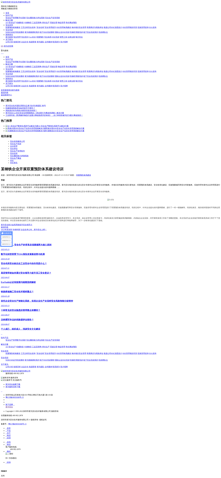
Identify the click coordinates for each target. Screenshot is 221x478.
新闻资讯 (9, 35)
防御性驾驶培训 (76, 32)
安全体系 (48, 37)
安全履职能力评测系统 (19, 156)
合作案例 (48, 42)
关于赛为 (9, 39)
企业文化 (25, 42)
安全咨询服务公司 (17, 141)
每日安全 (79, 37)
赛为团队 (40, 42)
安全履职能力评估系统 (35, 18)
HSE (12, 161)
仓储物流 (28, 23)
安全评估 (13, 149)
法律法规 (71, 37)
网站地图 (9, 402)
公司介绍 (9, 42)
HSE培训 (55, 37)
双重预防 (40, 37)
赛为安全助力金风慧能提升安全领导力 (16, 225)
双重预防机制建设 (13, 27)
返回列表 (4, 93)
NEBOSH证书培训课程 (15, 32)
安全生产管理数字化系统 (16, 18)
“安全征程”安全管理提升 (46, 27)
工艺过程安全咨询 (28, 27)
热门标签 (9, 400)
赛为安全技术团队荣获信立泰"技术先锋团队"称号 (26, 106)
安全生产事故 (15, 158)
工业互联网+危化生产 (41, 23)
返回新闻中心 (6, 95)
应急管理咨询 (143, 27)
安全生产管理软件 (17, 151)
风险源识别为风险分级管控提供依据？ (21, 110)
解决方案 (9, 20)
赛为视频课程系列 (32, 32)
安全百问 (25, 37)
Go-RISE (32, 37)
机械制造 (20, 23)
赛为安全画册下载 (13, 384)
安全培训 (9, 30)
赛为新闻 (9, 37)
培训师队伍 (103, 32)
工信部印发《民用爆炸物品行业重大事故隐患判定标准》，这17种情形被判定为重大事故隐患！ (44, 115)
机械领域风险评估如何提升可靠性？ (20, 108)
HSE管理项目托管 (129, 27)
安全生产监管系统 (52, 18)
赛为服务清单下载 (13, 387)
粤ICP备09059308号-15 (15, 397)
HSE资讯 (13, 163)
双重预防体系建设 (83, 175)
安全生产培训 (15, 144)
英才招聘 (64, 42)
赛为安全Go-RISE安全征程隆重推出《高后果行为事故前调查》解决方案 (35, 113)
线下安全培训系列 (90, 32)
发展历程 (17, 42)
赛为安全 (9, 407)
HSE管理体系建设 (63, 27)
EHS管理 (13, 146)
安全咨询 (9, 25)
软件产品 (9, 15)
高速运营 (53, 23)
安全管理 (17, 37)
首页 (7, 13)
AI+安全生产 (11, 23)
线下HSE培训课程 (47, 32)
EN (2, 46)
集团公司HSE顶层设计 (113, 27)
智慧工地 (63, 37)
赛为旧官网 (8, 46)
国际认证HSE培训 (62, 32)
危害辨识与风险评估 (95, 27)
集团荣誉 (32, 42)
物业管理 (61, 23)
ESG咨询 (152, 27)
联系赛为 (56, 42)
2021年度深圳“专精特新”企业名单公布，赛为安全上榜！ (24, 230)
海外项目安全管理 (78, 27)
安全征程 (13, 153)
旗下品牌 (10, 405)
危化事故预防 (71, 23)
